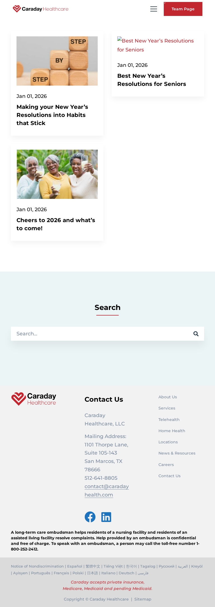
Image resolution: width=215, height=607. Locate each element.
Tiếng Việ (112, 566)
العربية (183, 566)
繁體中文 (93, 566)
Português (40, 573)
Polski (78, 573)
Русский (166, 566)
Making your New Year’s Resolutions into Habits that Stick (52, 114)
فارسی (143, 573)
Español (74, 566)
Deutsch (126, 573)
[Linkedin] (106, 517)
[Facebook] (90, 517)
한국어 (131, 566)
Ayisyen (20, 573)
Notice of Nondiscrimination (37, 566)
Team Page (183, 8)
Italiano (108, 573)
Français (61, 573)
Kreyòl (197, 566)
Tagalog (147, 566)
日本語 (92, 573)
